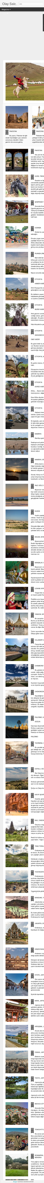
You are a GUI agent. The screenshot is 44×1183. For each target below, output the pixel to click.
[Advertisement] (22, 36)
